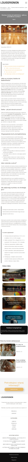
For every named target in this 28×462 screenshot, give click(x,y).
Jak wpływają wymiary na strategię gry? (14, 74)
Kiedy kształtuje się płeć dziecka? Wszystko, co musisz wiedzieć (21, 361)
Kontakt (14, 413)
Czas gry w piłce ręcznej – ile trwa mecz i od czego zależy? (14, 289)
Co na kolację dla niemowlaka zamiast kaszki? (14, 441)
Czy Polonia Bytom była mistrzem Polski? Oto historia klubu (14, 275)
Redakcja (14, 411)
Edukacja (14, 423)
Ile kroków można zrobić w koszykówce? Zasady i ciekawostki (14, 303)
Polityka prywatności (14, 454)
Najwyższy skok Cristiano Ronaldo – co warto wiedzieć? (14, 317)
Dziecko (14, 421)
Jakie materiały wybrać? (11, 72)
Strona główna (3, 7)
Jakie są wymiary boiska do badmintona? (14, 66)
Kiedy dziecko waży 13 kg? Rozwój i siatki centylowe (14, 445)
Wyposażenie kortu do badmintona (13, 70)
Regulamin (14, 460)
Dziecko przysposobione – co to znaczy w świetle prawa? (14, 438)
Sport (9, 7)
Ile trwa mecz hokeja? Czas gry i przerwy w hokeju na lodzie (14, 448)
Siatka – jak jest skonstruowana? (13, 68)
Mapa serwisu (14, 457)
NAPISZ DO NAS (14, 389)
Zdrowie (14, 429)
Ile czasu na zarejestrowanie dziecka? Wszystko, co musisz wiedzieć (21, 345)
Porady (14, 425)
